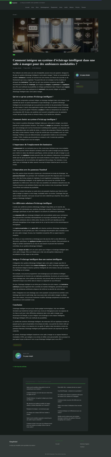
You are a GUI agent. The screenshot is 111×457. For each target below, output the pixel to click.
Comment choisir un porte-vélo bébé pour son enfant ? (69, 400)
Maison (72, 7)
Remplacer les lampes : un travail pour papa (38, 409)
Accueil (27, 7)
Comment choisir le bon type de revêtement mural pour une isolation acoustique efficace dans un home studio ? (39, 425)
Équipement (54, 7)
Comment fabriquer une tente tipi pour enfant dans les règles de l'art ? (39, 393)
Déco (37, 7)
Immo (60, 7)
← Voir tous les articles (19, 366)
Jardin (66, 7)
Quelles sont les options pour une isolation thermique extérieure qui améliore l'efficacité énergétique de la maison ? (69, 418)
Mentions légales (84, 444)
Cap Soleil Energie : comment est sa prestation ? (70, 391)
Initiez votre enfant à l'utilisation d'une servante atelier (70, 406)
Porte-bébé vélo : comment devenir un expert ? (70, 387)
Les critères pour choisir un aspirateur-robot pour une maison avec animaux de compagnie (70, 395)
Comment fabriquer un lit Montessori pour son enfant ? (69, 411)
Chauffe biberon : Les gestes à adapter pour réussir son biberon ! (39, 398)
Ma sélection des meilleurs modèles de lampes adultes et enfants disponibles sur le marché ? (38, 404)
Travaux (83, 7)
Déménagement (45, 7)
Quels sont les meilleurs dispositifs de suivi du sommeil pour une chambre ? (38, 388)
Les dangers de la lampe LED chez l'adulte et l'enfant (38, 413)
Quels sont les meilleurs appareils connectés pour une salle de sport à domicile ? (39, 418)
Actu (32, 7)
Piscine (77, 7)
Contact (82, 446)
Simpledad (13, 442)
